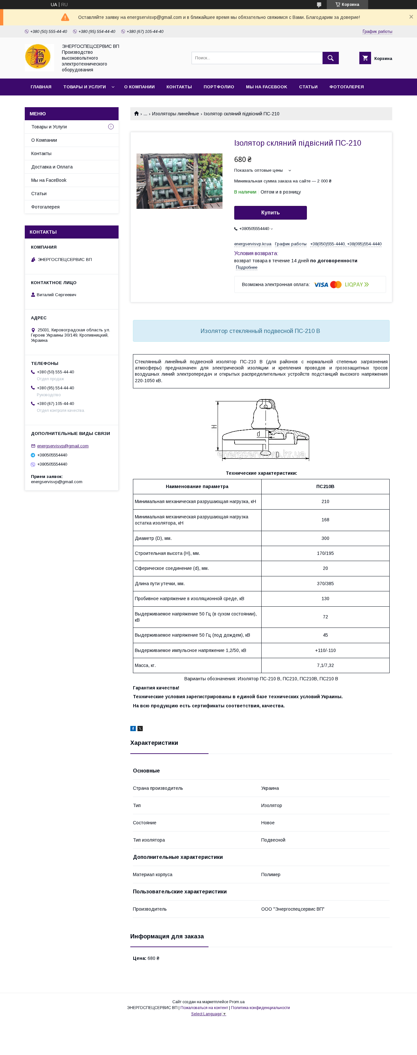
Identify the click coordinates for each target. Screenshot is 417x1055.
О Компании (139, 86)
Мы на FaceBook (266, 86)
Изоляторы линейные (175, 113)
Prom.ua (237, 1002)
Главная (41, 86)
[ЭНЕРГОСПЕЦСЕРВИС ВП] (39, 69)
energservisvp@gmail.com (63, 445)
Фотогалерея (346, 86)
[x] (140, 729)
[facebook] (133, 729)
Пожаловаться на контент (204, 1007)
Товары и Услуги (49, 126)
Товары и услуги (84, 86)
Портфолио (219, 86)
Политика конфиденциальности (260, 1007)
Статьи (308, 86)
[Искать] (331, 58)
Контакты (179, 86)
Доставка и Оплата (52, 166)
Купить (270, 212)
